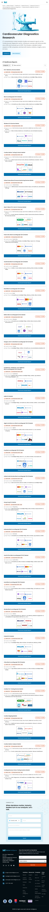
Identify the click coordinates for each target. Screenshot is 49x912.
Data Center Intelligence (25, 892)
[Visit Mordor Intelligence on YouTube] (14, 865)
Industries (25, 887)
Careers (36, 900)
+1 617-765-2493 (9, 883)
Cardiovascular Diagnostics (9, 8)
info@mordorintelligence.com (12, 872)
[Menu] (2, 2)
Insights (30, 875)
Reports (24, 875)
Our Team (37, 880)
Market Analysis (10, 5)
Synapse (25, 882)
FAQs (30, 882)
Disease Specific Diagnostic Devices (30, 7)
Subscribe (32, 865)
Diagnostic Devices (34, 5)
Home (4, 5)
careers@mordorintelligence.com (12, 879)
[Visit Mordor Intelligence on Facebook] (9, 865)
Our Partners (38, 886)
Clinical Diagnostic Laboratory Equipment (12, 7)
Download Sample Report (24, 91)
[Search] (45, 65)
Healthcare (17, 5)
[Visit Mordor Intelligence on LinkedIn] (6, 865)
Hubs (24, 885)
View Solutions (16, 53)
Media (36, 889)
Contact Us (7, 53)
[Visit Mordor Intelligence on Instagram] (11, 865)
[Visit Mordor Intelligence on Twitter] (4, 865)
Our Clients (37, 883)
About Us (37, 877)
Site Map (43, 893)
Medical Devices (25, 5)
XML (42, 896)
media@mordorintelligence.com (12, 876)
